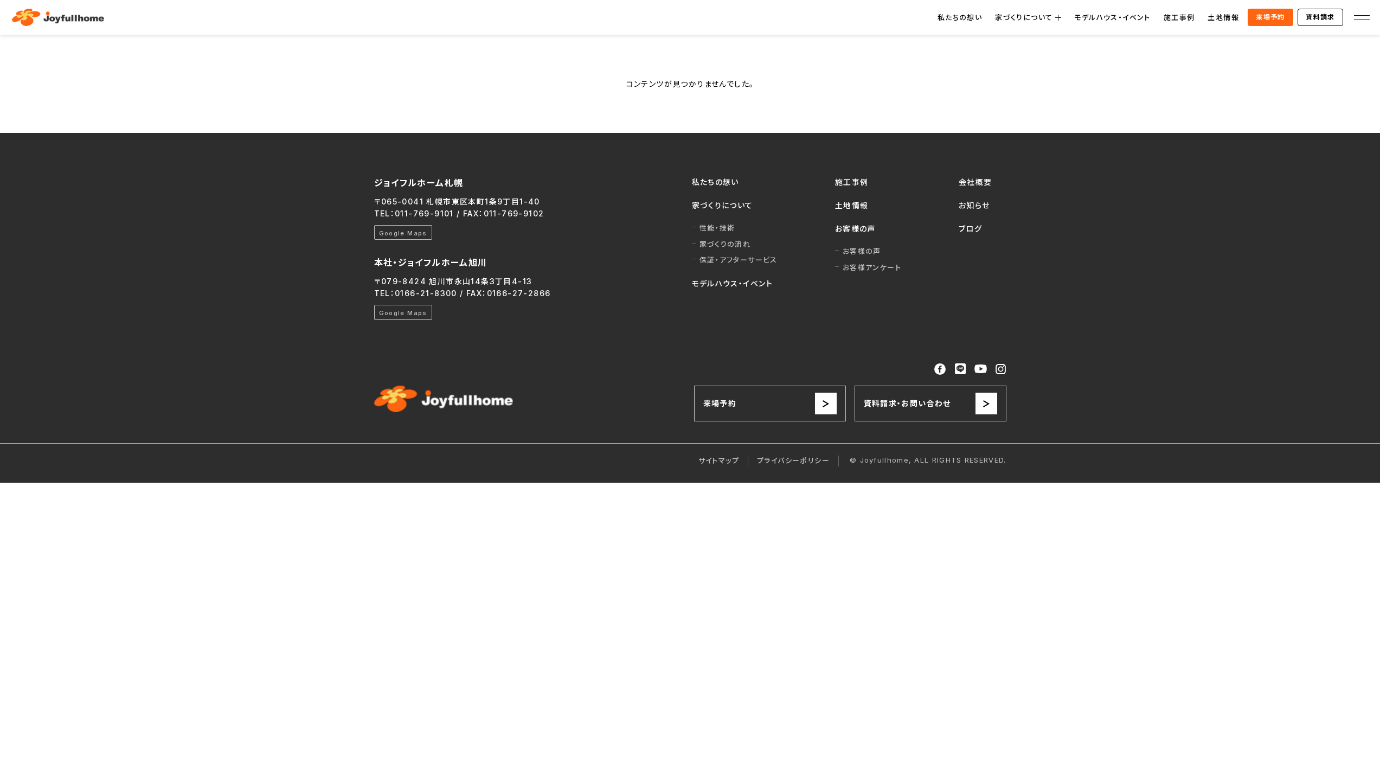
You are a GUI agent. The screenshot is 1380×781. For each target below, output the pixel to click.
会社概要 (975, 182)
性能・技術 (717, 227)
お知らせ (974, 205)
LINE (960, 368)
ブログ (970, 228)
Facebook (940, 369)
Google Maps (403, 233)
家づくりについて (1023, 17)
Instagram (1001, 369)
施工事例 (1179, 17)
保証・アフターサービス (738, 259)
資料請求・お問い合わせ (907, 403)
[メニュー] (1361, 17)
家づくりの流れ (725, 244)
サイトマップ (718, 460)
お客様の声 (855, 228)
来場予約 (1270, 17)
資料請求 (1320, 17)
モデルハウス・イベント (1112, 17)
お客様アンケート (872, 267)
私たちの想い (960, 17)
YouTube (980, 369)
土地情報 (1223, 17)
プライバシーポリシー (793, 460)
